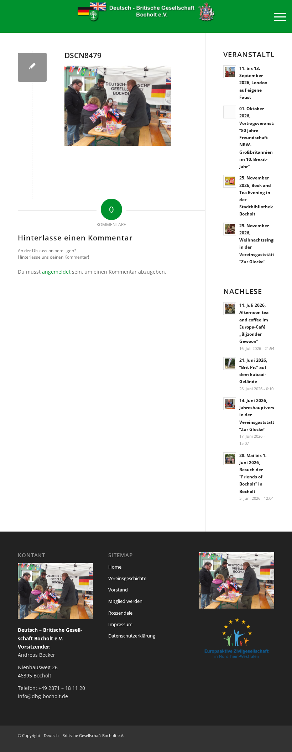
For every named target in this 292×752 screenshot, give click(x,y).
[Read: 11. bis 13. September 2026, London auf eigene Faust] (229, 71)
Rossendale (120, 613)
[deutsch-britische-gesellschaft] (146, 16)
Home (114, 567)
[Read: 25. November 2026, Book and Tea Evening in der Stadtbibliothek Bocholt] (229, 181)
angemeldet (56, 271)
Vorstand (118, 589)
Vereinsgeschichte (127, 578)
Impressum (120, 624)
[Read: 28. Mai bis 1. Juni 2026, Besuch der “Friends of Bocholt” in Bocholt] (229, 458)
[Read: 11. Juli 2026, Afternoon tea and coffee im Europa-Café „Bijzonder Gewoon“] (229, 308)
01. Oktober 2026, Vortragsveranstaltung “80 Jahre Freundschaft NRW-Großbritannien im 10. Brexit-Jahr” (263, 137)
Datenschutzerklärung (131, 635)
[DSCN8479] (32, 67)
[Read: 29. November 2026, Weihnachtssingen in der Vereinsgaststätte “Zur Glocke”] (229, 229)
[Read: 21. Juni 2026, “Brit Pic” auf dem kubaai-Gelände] (229, 363)
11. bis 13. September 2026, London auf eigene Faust (253, 82)
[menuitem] (276, 16)
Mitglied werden (125, 601)
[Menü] (276, 16)
